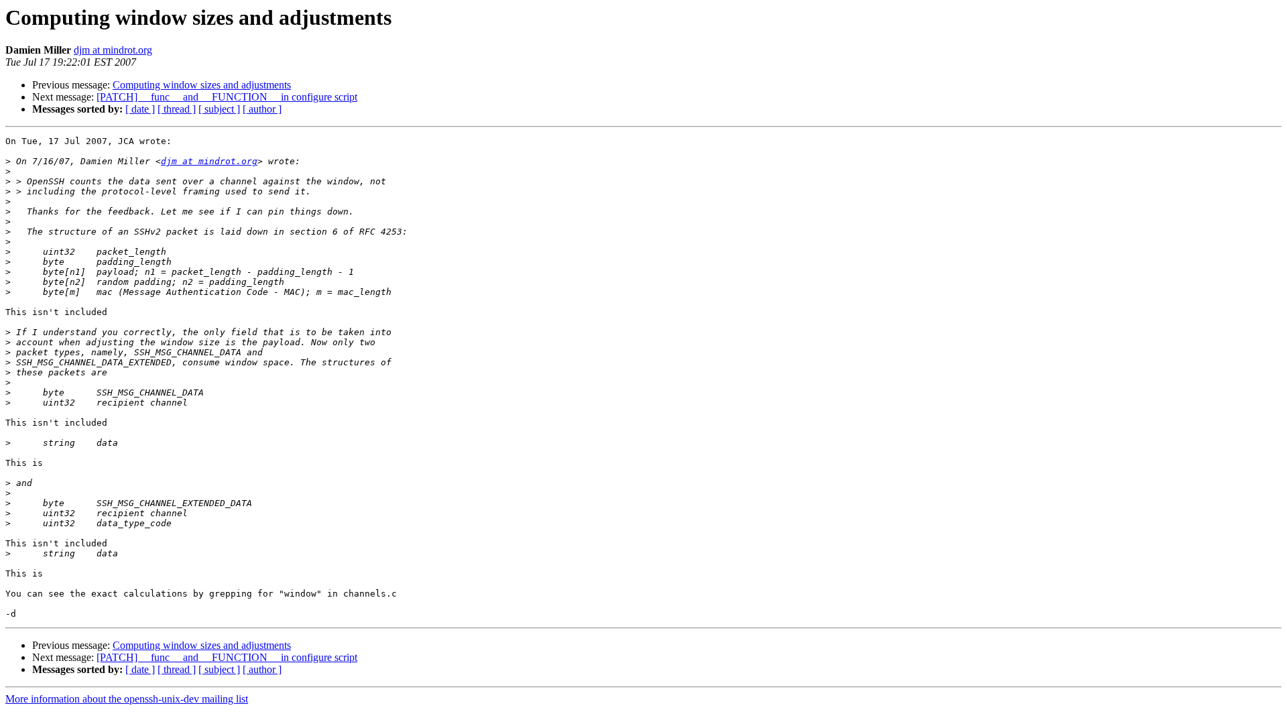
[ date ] (140, 109)
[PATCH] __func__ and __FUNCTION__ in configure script (227, 97)
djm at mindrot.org (113, 50)
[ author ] (262, 109)
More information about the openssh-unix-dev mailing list (126, 699)
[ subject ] (219, 109)
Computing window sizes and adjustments (202, 84)
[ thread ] (177, 109)
